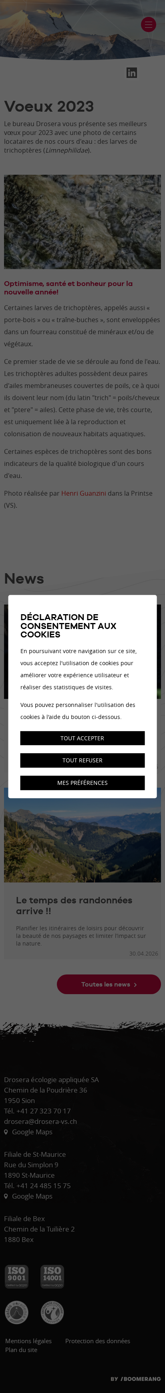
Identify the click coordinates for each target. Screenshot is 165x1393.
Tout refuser (82, 760)
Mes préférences (82, 782)
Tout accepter (82, 738)
